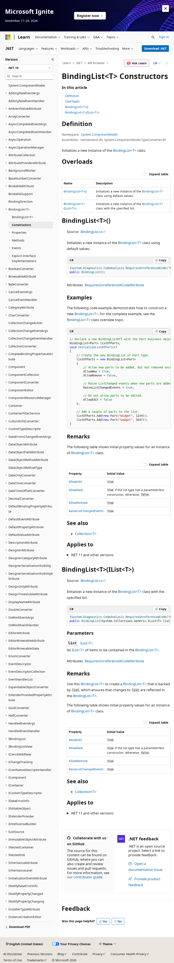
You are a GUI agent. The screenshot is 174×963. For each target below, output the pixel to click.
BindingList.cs (92, 231)
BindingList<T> (124, 150)
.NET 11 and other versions (92, 555)
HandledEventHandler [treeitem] (24, 731)
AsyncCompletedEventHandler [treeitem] (30, 132)
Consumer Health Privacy (128, 954)
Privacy (97, 954)
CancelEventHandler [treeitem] (22, 300)
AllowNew (76, 490)
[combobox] (29, 68)
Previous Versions (39, 954)
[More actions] (167, 63)
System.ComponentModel (99, 134)
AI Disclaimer (12, 954)
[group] (119, 270)
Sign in (164, 37)
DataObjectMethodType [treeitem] (25, 468)
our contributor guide (84, 877)
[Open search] (153, 37)
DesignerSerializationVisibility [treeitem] (29, 566)
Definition (72, 96)
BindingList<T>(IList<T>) (82, 112)
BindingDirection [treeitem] (20, 201)
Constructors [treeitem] (21, 225)
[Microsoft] (8, 37)
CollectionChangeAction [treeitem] (25, 323)
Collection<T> (86, 533)
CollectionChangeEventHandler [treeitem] (30, 338)
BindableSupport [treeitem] (20, 194)
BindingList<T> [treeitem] (22, 217)
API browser (96, 63)
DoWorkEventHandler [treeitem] (23, 625)
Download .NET (155, 48)
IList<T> (86, 643)
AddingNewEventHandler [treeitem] (26, 101)
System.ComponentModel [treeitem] (26, 85)
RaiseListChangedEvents (86, 511)
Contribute (79, 954)
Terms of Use (12, 960)
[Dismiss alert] (165, 8)
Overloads (72, 101)
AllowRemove (78, 503)
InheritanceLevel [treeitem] (20, 870)
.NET (79, 63)
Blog (61, 954)
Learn (67, 63)
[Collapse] (52, 59)
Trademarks (35, 960)
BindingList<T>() (76, 107)
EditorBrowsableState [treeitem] (23, 648)
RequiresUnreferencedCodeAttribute (114, 285)
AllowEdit (75, 482)
